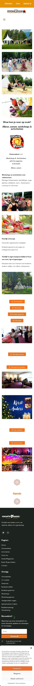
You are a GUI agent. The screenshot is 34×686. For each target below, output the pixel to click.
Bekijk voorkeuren (17, 679)
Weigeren (17, 673)
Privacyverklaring (20, 683)
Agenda (17, 493)
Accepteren (17, 668)
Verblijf (4, 257)
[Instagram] (8, 532)
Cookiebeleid (11, 683)
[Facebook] (3, 532)
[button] (31, 648)
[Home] (17, 11)
